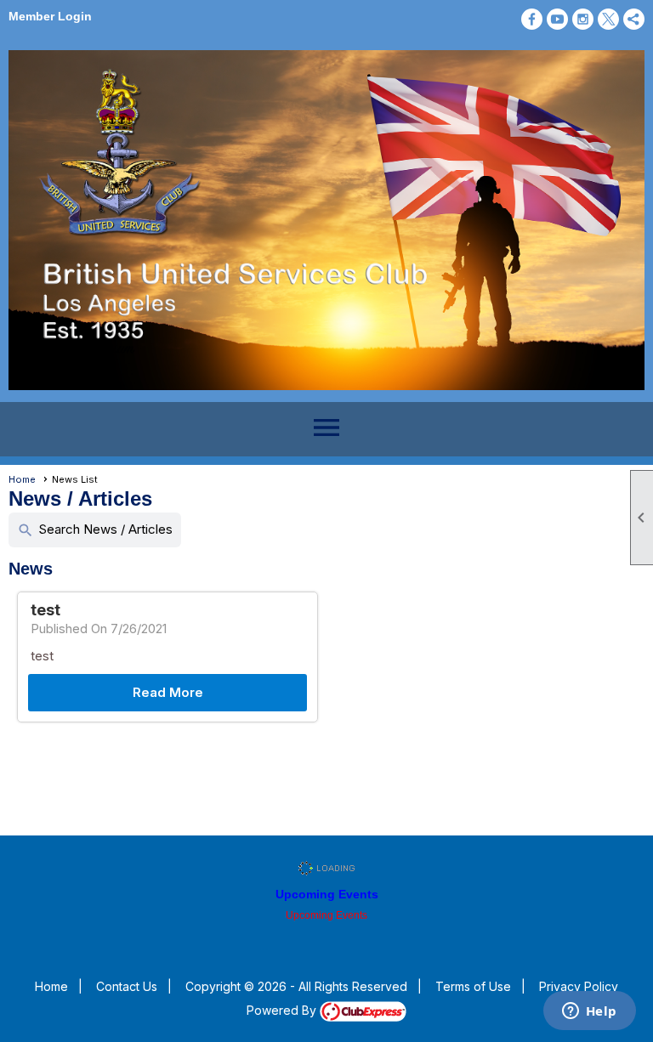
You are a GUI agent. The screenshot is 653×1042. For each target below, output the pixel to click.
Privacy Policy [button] (578, 986)
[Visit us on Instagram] (582, 19)
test (45, 610)
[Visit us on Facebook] (531, 19)
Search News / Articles (95, 530)
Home (22, 479)
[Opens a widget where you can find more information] (589, 1012)
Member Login (50, 16)
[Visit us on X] (608, 19)
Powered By (283, 1010)
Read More (168, 692)
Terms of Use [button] (473, 986)
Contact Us (126, 986)
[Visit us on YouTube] (557, 19)
